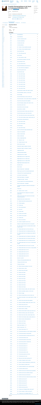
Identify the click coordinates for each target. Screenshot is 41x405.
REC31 (3, 47)
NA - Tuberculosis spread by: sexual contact (24, 339)
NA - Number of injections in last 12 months (24, 360)
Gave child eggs (19, 94)
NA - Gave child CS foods (21, 82)
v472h (11, 295)
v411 (10, 59)
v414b (11, 84)
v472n (11, 308)
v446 (11, 166)
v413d (11, 80)
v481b (11, 372)
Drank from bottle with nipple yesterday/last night (24, 129)
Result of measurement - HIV (21, 327)
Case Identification (20, 34)
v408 (11, 49)
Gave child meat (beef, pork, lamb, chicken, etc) (24, 96)
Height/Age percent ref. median (22, 154)
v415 (10, 129)
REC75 (3, 59)
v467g (11, 242)
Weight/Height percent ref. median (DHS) (23, 156)
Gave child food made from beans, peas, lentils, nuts (25, 111)
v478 (11, 362)
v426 (11, 144)
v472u (11, 323)
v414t (11, 121)
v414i (11, 98)
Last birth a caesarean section (21, 38)
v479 (11, 364)
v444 (11, 160)
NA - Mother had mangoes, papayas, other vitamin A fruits (26, 302)
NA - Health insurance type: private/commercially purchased (26, 376)
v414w (11, 127)
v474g (11, 343)
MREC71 (3, 81)
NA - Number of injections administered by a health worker (26, 362)
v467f (11, 240)
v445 (11, 164)
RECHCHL (3, 37)
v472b (11, 282)
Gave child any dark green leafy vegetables (23, 100)
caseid (11, 36)
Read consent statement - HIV (21, 325)
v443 (11, 158)
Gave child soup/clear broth (21, 69)
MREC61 (3, 80)
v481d (11, 376)
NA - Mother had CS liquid (21, 272)
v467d (11, 236)
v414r (11, 117)
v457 (11, 188)
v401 (10, 38)
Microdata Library (12, 1)
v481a (11, 370)
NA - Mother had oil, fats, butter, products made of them (26, 314)
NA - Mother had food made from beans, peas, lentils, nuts (26, 310)
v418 (10, 135)
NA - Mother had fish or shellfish (22, 308)
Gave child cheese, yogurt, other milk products (24, 113)
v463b (11, 205)
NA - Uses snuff (19, 209)
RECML (3, 72)
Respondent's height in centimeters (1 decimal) (24, 148)
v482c (11, 393)
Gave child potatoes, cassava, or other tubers (24, 92)
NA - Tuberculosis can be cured (22, 356)
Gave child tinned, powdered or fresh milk (23, 59)
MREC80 (3, 84)
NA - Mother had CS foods (21, 280)
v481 (10, 368)
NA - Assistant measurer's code (22, 142)
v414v (11, 125)
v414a (11, 82)
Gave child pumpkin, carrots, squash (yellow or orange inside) (26, 98)
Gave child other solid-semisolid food (22, 119)
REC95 (3, 68)
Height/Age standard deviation (21, 152)
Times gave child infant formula (22, 262)
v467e (11, 238)
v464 (11, 221)
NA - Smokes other (20, 217)
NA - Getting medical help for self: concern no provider (25, 245)
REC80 (3, 60)
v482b (11, 391)
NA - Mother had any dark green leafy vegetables (24, 300)
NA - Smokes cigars (20, 211)
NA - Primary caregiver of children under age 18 (24, 391)
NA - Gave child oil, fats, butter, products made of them (25, 115)
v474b (11, 333)
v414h (11, 96)
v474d (11, 337)
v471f (11, 276)
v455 (11, 183)
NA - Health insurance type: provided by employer (25, 372)
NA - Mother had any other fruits (22, 304)
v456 (11, 185)
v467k (11, 251)
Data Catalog (18, 1)
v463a (11, 203)
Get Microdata (16, 9)
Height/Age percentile (20, 150)
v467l (11, 253)
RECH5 (3, 34)
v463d (11, 209)
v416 (10, 131)
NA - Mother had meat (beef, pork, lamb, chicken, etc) (25, 295)
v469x (11, 264)
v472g (11, 293)
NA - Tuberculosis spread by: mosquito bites (24, 341)
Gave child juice (19, 55)
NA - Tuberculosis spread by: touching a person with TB (26, 335)
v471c (11, 270)
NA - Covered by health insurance (22, 368)
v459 (11, 192)
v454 (11, 181)
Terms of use (33, 1)
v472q (11, 314)
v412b (11, 67)
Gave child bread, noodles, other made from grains (25, 90)
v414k (11, 102)
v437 (11, 146)
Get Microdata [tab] (24, 22)
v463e (11, 211)
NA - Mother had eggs (20, 293)
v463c (11, 207)
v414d (11, 88)
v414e (11, 90)
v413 (10, 71)
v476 (11, 358)
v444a (11, 162)
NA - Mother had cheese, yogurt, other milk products (25, 312)
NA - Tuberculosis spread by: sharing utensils (24, 333)
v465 (11, 223)
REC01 (3, 42)
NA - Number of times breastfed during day (24, 49)
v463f (11, 213)
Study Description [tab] (5, 22)
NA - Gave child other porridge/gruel (23, 67)
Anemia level (19, 188)
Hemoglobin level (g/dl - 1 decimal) (22, 179)
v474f (11, 341)
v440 (11, 152)
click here (33, 402)
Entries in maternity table (21, 133)
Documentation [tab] (17, 22)
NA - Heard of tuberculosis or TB (22, 329)
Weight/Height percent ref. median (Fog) (23, 158)
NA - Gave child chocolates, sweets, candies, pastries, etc (26, 117)
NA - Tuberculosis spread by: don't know (23, 354)
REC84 (3, 64)
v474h (11, 345)
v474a (11, 331)
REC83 (3, 63)
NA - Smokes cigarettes (21, 203)
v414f (11, 92)
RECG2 (3, 71)
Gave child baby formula (21, 61)
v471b (11, 268)
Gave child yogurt (20, 125)
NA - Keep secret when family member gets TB (24, 358)
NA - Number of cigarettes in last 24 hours (23, 221)
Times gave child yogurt (21, 264)
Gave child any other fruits (21, 104)
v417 (10, 133)
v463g (11, 215)
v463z (11, 219)
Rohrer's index (19, 166)
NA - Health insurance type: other (22, 387)
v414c (11, 86)
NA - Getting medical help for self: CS (23, 249)
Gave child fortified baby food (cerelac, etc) (24, 65)
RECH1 (3, 29)
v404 (11, 40)
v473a (11, 325)
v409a (11, 53)
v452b (11, 175)
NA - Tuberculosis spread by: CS (22, 343)
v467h (11, 245)
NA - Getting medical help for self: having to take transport (26, 238)
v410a (11, 57)
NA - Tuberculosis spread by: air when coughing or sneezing (26, 331)
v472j (11, 300)
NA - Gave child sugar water (21, 53)
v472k (11, 302)
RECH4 (3, 33)
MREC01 (3, 73)
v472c (11, 284)
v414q (11, 115)
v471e (11, 274)
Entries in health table (20, 135)
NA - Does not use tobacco (21, 219)
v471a (11, 266)
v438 (11, 148)
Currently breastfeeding (20, 40)
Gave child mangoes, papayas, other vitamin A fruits (25, 102)
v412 (10, 63)
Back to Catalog (5, 398)
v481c (11, 374)
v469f (11, 262)
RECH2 (3, 30)
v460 (11, 195)
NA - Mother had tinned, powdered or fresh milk (24, 266)
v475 (11, 356)
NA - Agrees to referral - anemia (22, 190)
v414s (11, 119)
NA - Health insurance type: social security (23, 374)
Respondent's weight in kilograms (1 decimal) (24, 146)
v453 (11, 179)
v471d (11, 272)
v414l (11, 104)
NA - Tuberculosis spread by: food (22, 337)
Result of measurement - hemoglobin (23, 183)
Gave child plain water (20, 51)
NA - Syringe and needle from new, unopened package (25, 366)
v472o (11, 310)
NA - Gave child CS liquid (21, 80)
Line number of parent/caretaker (22, 175)
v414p (11, 113)
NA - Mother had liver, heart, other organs (23, 306)
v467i (11, 247)
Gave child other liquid (20, 71)
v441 (11, 154)
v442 (11, 156)
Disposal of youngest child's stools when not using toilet (25, 223)
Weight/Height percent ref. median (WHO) (23, 160)
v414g (11, 94)
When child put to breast (21, 144)
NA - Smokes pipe (20, 205)
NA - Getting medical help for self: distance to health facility (26, 236)
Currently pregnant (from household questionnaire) (25, 181)
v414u (11, 123)
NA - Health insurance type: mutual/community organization (26, 370)
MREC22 (3, 76)
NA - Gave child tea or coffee (21, 57)
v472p (11, 312)
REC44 (3, 54)
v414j (11, 100)
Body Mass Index (20, 164)
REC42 (3, 51)
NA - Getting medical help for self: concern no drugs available (26, 247)
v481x (11, 387)
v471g (11, 278)
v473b (11, 327)
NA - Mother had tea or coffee (22, 268)
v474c (11, 335)
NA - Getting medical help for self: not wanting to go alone (26, 240)
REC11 (2, 43)
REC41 (3, 50)
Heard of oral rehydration (21, 131)
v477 (11, 360)
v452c (11, 177)
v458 (11, 190)
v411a (11, 61)
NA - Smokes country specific (21, 213)
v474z (11, 354)
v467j (11, 249)
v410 (10, 55)
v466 (11, 225)
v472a (11, 280)
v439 (11, 150)
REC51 (3, 55)
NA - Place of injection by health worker (23, 364)
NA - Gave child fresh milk (21, 63)
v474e (11, 339)
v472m (11, 306)
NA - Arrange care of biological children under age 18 (25, 389)
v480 (11, 366)
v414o (11, 111)
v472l (11, 304)
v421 (10, 142)
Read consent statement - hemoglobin (23, 177)
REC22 (3, 46)
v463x (11, 217)
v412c (11, 69)
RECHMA (3, 38)
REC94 (3, 67)
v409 (11, 51)
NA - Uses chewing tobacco (21, 207)
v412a (11, 65)
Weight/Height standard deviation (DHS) (23, 162)
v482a (11, 389)
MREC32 (3, 77)
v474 (11, 329)
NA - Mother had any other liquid (22, 270)
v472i (11, 297)
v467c (11, 233)
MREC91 (3, 85)
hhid (10, 34)
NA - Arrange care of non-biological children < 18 (25, 393)
